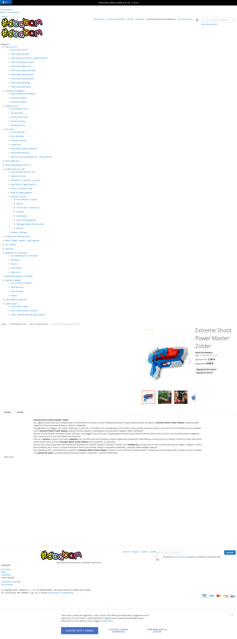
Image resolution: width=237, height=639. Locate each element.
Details (7, 412)
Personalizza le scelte (157, 630)
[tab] (7, 412)
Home (3, 324)
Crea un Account (185, 19)
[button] (147, 361)
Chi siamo (5, 569)
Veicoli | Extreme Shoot (38, 324)
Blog (3, 572)
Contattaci (6, 575)
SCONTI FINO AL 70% (18, 324)
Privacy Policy (53, 592)
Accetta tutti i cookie (79, 630)
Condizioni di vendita (11, 581)
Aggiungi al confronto (205, 373)
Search (4, 16)
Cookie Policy (68, 592)
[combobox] (218, 20)
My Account (99, 19)
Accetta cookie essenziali (118, 630)
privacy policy (179, 557)
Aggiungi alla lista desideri (206, 369)
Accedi (130, 19)
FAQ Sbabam (7, 584)
